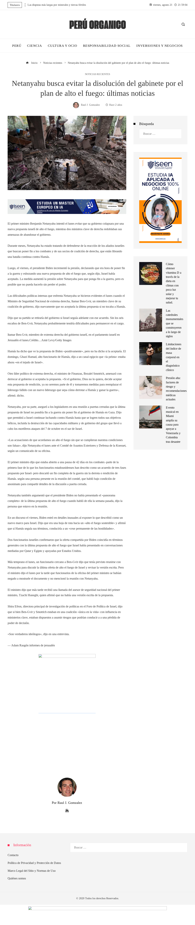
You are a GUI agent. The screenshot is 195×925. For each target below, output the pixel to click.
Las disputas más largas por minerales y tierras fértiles (57, 4)
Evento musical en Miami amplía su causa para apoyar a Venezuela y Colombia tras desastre (173, 424)
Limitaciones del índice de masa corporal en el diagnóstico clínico (173, 357)
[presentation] (25, 4)
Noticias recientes (97, 74)
